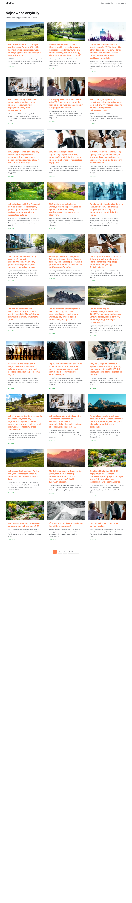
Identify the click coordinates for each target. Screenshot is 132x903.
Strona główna (121, 3)
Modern (10, 3)
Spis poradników (107, 3)
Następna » (73, 552)
